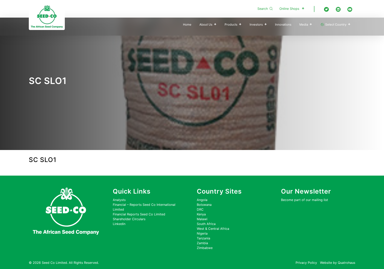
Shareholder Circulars (129, 219)
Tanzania (203, 238)
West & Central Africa (213, 229)
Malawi (202, 219)
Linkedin (119, 224)
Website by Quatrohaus (337, 263)
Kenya (201, 214)
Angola (202, 200)
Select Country (335, 24)
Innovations (283, 24)
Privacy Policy (306, 263)
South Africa (206, 224)
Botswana (204, 205)
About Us (205, 24)
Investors (256, 24)
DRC (200, 209)
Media (303, 24)
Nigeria (202, 233)
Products (231, 24)
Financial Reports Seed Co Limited (139, 214)
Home (187, 24)
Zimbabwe (205, 248)
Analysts (119, 200)
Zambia (202, 243)
